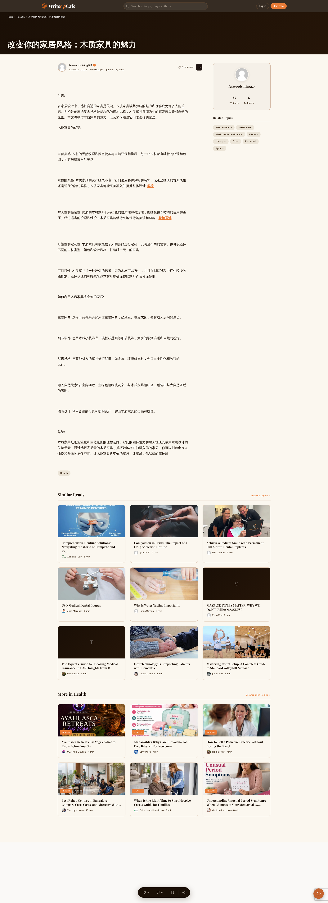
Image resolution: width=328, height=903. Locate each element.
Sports (220, 148)
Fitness (253, 134)
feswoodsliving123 (80, 65)
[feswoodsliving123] (62, 67)
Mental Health (224, 127)
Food (236, 141)
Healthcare (245, 127)
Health (21, 17)
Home (10, 17)
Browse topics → (261, 495)
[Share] (184, 892)
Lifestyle (221, 141)
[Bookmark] (172, 892)
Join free (278, 6)
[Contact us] (318, 893)
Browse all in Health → (258, 694)
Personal (250, 141)
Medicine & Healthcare (229, 134)
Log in (262, 6)
